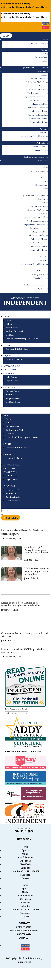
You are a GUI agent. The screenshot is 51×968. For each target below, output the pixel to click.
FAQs (45, 53)
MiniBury (10, 335)
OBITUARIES (9, 369)
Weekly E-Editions (40, 146)
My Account (43, 160)
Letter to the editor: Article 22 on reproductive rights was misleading (20, 604)
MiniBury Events (13, 402)
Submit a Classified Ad (38, 107)
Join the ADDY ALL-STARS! (35, 67)
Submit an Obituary (39, 111)
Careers (45, 60)
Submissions (43, 71)
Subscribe (25, 874)
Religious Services (13, 398)
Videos (9, 324)
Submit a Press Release (38, 118)
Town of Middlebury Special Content (22, 338)
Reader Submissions (39, 78)
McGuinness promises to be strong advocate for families (36, 571)
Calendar (25, 867)
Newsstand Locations (39, 43)
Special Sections (41, 150)
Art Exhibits (11, 394)
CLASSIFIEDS (10, 373)
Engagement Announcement (36, 96)
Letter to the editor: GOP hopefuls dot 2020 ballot (22, 651)
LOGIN (6, 35)
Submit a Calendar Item (38, 115)
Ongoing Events (13, 391)
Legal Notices (12, 380)
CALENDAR (9, 387)
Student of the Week (14, 331)
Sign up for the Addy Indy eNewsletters (25, 7)
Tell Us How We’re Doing (36, 82)
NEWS (6, 316)
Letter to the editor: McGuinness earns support (23, 532)
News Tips (43, 85)
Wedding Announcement (37, 93)
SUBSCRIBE (12, 517)
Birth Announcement (39, 100)
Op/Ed (25, 853)
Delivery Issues (41, 57)
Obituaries (25, 860)
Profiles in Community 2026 (36, 157)
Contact (44, 50)
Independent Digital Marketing (34, 136)
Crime (8, 320)
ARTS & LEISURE (11, 366)
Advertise (44, 129)
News (25, 846)
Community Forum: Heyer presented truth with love (24, 635)
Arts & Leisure (25, 857)
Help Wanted (11, 377)
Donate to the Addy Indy (16, 3)
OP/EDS (7, 355)
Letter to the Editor (14, 359)
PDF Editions (42, 143)
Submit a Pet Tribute (39, 122)
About (45, 39)
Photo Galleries (12, 327)
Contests (44, 74)
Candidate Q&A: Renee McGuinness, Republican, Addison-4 (36, 551)
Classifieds (25, 864)
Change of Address (40, 104)
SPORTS (7, 345)
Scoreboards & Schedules (17, 349)
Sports (25, 850)
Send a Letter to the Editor (36, 89)
